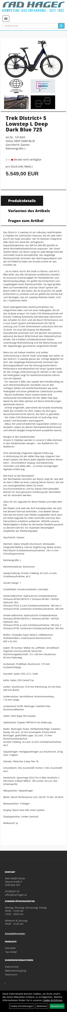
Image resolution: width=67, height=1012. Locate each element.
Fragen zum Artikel (25, 220)
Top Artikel (11, 951)
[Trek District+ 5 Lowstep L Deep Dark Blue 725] (33, 59)
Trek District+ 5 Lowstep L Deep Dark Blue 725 (27, 123)
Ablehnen (42, 1006)
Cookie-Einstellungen (21, 1006)
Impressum (11, 974)
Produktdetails (22, 200)
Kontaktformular (15, 933)
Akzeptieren (57, 1006)
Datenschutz (12, 966)
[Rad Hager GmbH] (33, 7)
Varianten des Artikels (29, 210)
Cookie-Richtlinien (52, 1000)
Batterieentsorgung (15, 970)
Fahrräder (10, 948)
